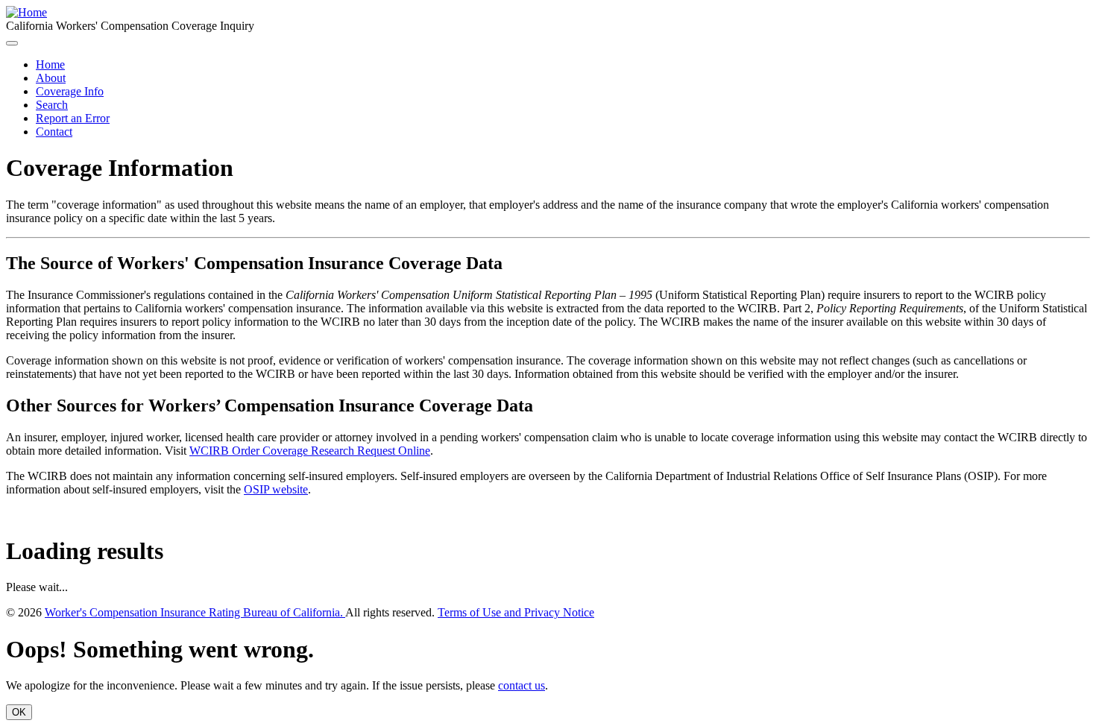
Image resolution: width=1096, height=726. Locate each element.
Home (50, 64)
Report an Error (73, 118)
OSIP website (276, 489)
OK (19, 712)
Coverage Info (70, 91)
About (51, 78)
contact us (521, 685)
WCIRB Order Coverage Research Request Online (309, 450)
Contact (54, 131)
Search (52, 104)
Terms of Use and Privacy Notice (516, 612)
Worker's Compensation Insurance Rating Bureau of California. (195, 612)
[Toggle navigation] (12, 43)
